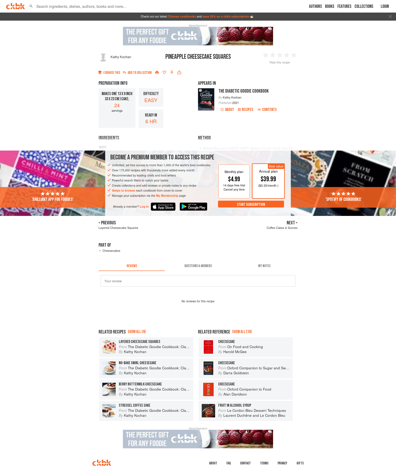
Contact (245, 463)
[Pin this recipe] (172, 72)
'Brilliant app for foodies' (52, 199)
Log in (144, 206)
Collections (364, 6)
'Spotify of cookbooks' (343, 199)
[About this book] (206, 90)
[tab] (132, 266)
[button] (31, 6)
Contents (269, 109)
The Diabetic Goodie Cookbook (243, 91)
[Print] (157, 72)
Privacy (282, 463)
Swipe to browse (123, 190)
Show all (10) (242, 331)
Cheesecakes (111, 250)
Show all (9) (137, 331)
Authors (315, 6)
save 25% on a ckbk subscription (226, 16)
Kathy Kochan (121, 56)
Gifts (300, 463)
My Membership (167, 195)
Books (329, 6)
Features (344, 6)
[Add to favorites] (164, 72)
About (229, 109)
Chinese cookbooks (182, 16)
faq (228, 463)
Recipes (247, 109)
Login (385, 6)
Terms (264, 463)
